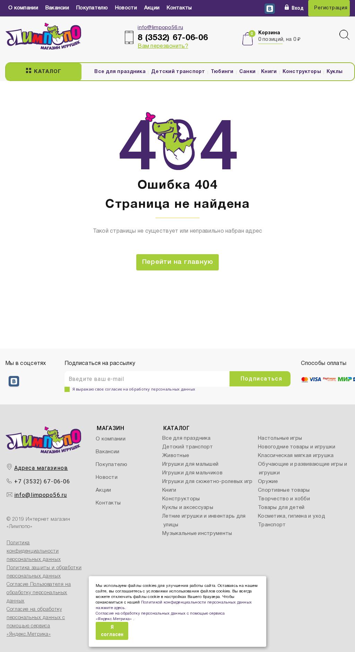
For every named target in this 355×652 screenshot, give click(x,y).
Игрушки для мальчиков (192, 473)
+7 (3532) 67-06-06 (42, 481)
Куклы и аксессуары (187, 507)
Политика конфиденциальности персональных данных (34, 551)
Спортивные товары (284, 490)
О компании (23, 8)
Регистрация (330, 8)
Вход (298, 8)
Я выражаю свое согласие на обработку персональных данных (134, 389)
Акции (151, 8)
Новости (126, 8)
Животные (175, 455)
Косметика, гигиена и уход (291, 516)
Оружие (268, 481)
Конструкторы (302, 72)
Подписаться (262, 378)
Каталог (47, 71)
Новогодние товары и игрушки (297, 447)
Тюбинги (222, 72)
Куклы (335, 72)
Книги (269, 72)
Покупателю (92, 8)
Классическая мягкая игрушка (296, 455)
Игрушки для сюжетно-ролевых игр (207, 481)
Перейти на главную (177, 262)
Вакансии (57, 8)
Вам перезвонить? (163, 46)
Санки (247, 72)
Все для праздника (120, 72)
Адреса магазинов (41, 468)
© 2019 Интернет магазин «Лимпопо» (38, 523)
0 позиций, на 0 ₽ (279, 39)
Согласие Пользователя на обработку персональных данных (39, 593)
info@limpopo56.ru (160, 27)
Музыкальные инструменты (197, 533)
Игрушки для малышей (190, 464)
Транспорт (272, 525)
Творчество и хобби (284, 499)
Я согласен (112, 630)
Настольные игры (280, 438)
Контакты (179, 8)
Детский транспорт (178, 72)
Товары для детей (281, 507)
